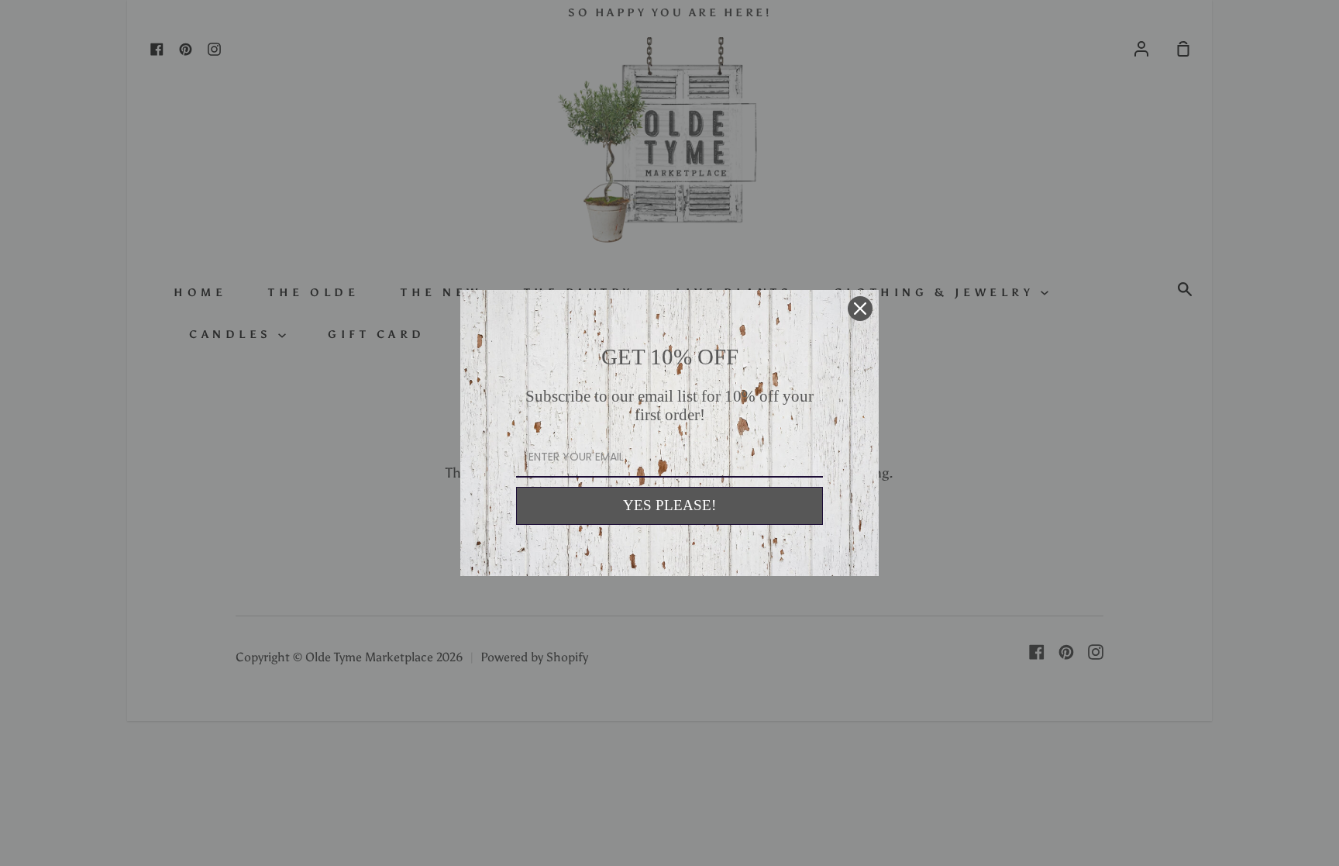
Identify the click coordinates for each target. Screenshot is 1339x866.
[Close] (860, 308)
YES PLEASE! (669, 505)
